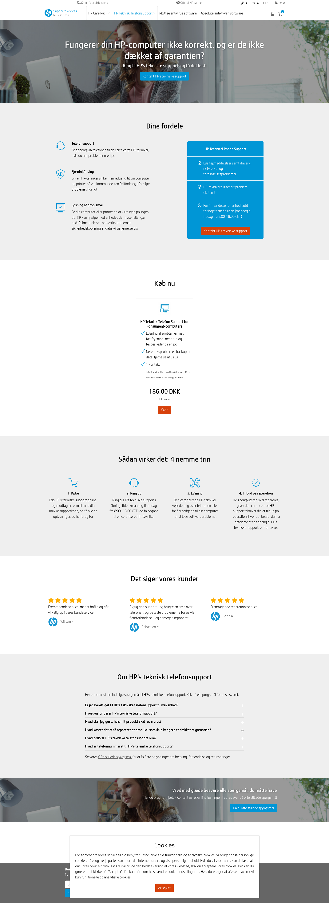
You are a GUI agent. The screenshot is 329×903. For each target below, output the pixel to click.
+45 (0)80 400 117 (256, 3)
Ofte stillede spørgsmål (115, 757)
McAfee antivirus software (178, 13)
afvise (232, 871)
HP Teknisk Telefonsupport (133, 13)
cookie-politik (99, 866)
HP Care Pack (98, 13)
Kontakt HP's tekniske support (164, 76)
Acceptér (164, 887)
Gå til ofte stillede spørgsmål (253, 808)
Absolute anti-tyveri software (222, 13)
